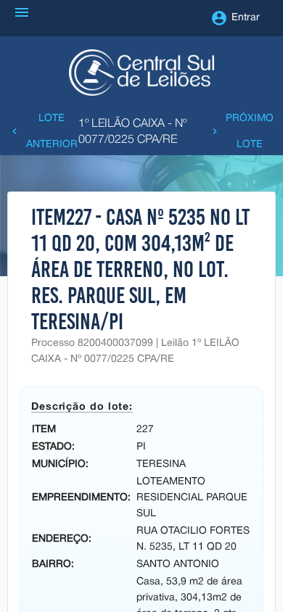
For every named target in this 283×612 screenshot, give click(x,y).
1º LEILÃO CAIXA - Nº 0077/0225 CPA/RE (132, 132)
